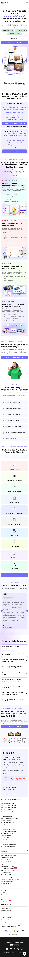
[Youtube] (10, 948)
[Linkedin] (7, 948)
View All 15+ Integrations (13, 934)
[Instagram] (22, 948)
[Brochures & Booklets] (14, 476)
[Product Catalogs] (14, 498)
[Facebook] (18, 948)
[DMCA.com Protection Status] (14, 945)
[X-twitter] (14, 948)
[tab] (6, 457)
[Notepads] (14, 531)
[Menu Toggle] (27, 2)
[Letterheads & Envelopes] (14, 509)
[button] (2, 611)
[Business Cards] (14, 465)
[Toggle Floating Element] (24, 954)
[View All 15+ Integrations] (20, 934)
